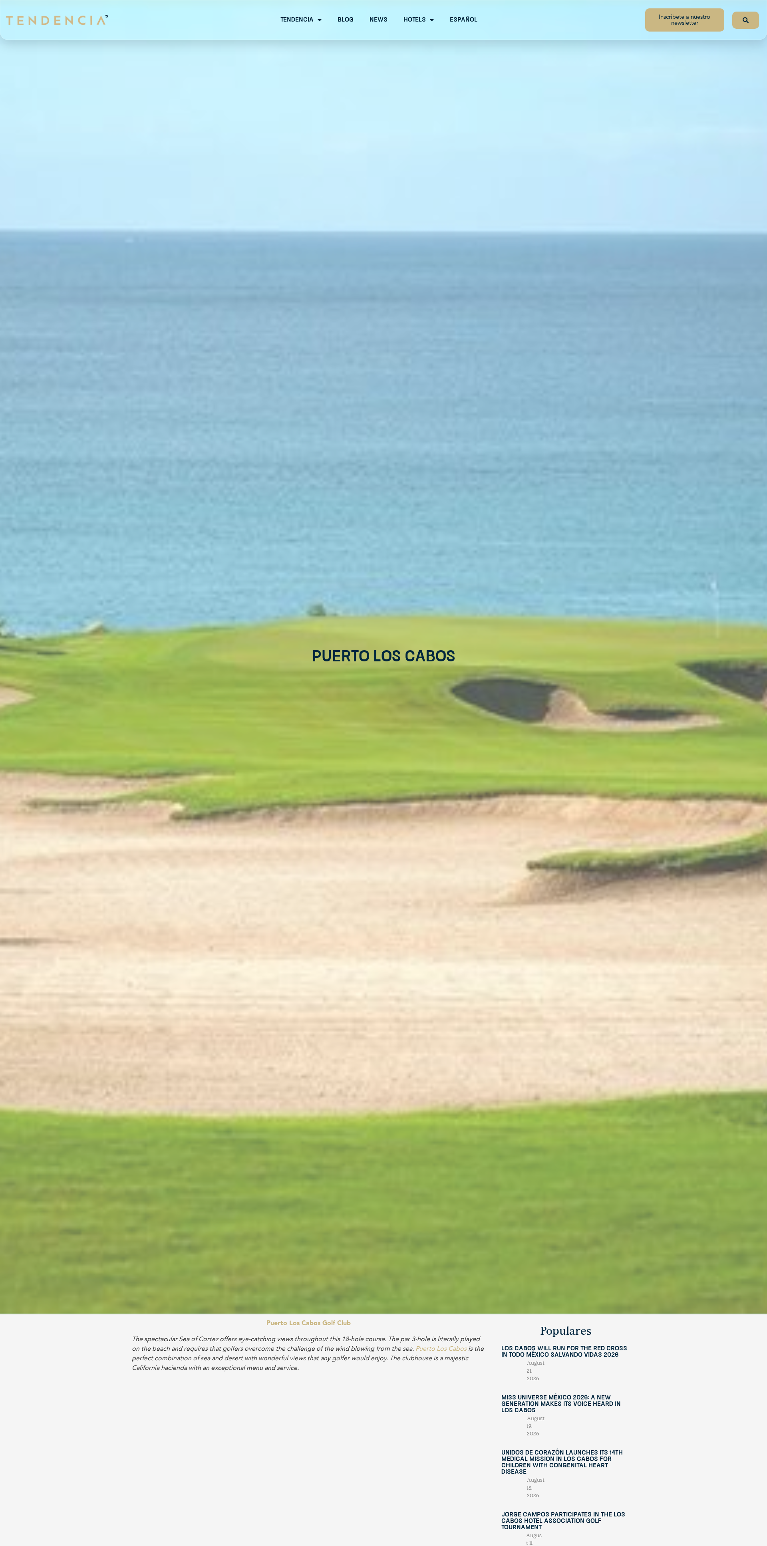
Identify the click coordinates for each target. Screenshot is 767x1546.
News (378, 20)
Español (463, 20)
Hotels (414, 20)
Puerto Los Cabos (441, 1348)
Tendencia (297, 20)
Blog (346, 20)
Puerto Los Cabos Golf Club (308, 1323)
